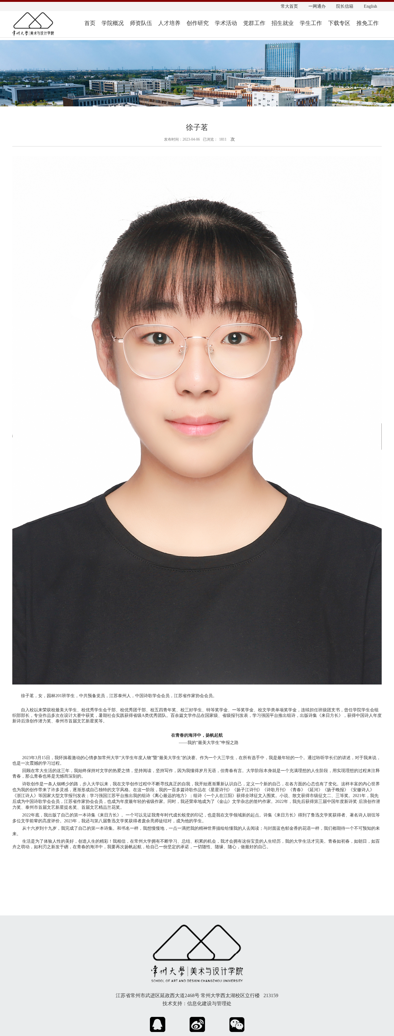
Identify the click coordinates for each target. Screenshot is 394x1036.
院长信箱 (344, 6)
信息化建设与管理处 (209, 1003)
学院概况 (113, 23)
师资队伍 (141, 23)
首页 (89, 23)
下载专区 (339, 23)
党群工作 (254, 23)
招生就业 (282, 23)
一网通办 (317, 6)
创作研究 (198, 23)
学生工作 (311, 23)
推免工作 (367, 23)
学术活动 (226, 23)
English (370, 6)
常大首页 (289, 6)
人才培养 (169, 23)
